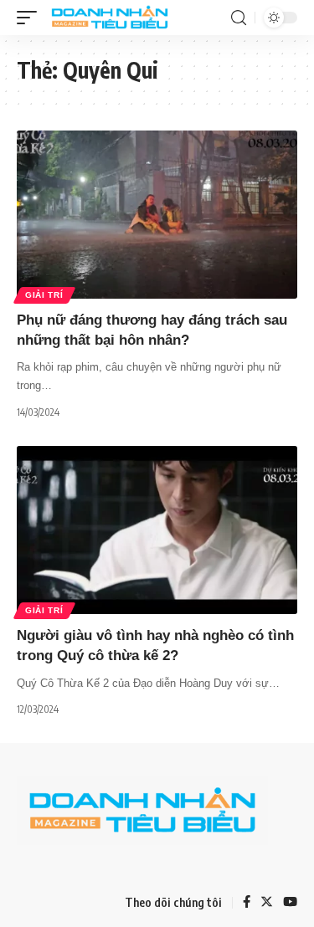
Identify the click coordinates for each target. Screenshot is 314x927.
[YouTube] (290, 902)
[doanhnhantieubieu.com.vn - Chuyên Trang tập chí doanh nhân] (109, 17)
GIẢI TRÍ (44, 295)
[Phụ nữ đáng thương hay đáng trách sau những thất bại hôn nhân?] (157, 215)
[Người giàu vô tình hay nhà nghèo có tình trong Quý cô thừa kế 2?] (157, 530)
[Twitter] (266, 902)
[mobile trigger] (31, 17)
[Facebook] (246, 902)
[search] (238, 18)
